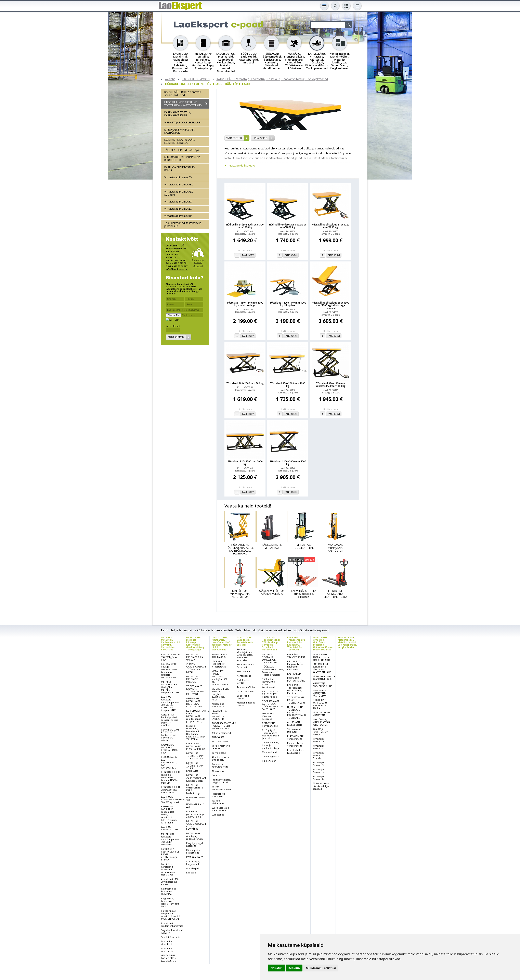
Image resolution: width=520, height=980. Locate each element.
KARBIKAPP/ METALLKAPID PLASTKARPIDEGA (195, 746)
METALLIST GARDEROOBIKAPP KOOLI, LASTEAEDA (196, 825)
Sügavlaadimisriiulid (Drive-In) (172, 931)
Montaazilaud (269, 752)
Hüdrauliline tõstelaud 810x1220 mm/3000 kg (330, 226)
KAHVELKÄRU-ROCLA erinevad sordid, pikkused (182, 93)
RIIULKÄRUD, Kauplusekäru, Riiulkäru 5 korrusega (295, 665)
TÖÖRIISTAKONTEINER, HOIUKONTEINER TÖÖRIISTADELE (224, 726)
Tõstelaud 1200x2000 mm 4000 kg (288, 463)
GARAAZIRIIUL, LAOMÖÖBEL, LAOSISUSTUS (169, 958)
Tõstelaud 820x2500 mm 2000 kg (245, 463)
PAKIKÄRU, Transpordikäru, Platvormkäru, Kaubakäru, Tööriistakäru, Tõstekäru (296, 643)
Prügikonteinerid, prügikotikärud (221, 781)
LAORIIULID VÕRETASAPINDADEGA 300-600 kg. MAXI (173, 799)
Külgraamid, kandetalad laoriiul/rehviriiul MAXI (170, 902)
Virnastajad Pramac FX (178, 201)
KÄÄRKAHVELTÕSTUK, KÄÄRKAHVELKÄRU (177, 113)
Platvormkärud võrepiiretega (295, 744)
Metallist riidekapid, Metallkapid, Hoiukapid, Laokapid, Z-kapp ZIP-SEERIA (195, 732)
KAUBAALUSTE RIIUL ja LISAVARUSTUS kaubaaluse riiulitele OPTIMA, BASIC (169, 670)
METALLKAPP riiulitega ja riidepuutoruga (194, 836)
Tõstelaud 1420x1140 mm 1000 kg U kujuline (288, 304)
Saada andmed (176, 336)
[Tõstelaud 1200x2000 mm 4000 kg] (288, 440)
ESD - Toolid (243, 671)
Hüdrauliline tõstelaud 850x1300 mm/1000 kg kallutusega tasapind (330, 305)
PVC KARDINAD (220, 741)
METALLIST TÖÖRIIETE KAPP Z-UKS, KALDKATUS (195, 767)
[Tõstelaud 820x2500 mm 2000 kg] (245, 440)
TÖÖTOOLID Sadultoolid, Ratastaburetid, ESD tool (245, 641)
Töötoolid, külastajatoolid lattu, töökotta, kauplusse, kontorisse (245, 655)
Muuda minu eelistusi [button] (321, 968)
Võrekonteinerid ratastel (221, 747)
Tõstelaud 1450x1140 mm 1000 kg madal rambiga (245, 304)
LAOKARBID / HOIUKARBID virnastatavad (219, 664)
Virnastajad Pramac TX (178, 177)
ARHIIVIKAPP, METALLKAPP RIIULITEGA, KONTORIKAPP (194, 702)
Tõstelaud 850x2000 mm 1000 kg (287, 385)
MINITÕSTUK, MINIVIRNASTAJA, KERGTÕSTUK (182, 158)
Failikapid (191, 872)
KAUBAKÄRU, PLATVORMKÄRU (296, 679)
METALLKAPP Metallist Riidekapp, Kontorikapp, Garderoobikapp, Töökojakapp (195, 643)
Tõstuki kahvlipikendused (221, 788)
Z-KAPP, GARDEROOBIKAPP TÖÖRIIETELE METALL (196, 668)
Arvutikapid (192, 868)
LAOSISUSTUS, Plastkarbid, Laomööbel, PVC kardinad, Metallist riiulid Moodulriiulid (222, 643)
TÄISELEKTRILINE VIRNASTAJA (181, 149)
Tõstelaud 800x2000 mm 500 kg (245, 383)
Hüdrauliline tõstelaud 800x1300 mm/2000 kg (288, 226)
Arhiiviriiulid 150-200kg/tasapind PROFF (170, 882)
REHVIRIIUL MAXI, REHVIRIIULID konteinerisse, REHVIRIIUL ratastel (170, 735)
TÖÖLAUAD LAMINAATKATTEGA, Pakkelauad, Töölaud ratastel (273, 670)
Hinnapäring (260, 138)
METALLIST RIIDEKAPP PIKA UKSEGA (194, 657)
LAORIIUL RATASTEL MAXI (169, 828)
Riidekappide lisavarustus (193, 851)
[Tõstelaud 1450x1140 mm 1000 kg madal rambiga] (245, 281)
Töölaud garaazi (270, 756)
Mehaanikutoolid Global (246, 704)
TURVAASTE (218, 737)
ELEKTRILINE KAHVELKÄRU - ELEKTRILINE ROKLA (180, 141)
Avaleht (170, 79)
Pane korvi (248, 255)
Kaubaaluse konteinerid (218, 705)
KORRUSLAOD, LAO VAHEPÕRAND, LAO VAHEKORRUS (169, 762)
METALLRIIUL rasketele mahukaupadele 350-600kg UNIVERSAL (170, 839)
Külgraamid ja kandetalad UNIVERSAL (168, 891)
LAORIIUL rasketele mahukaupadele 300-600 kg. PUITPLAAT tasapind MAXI (170, 703)
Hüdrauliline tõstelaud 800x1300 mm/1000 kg (245, 226)
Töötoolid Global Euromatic (246, 666)
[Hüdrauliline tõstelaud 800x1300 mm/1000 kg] (245, 203)
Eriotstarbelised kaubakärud (295, 751)
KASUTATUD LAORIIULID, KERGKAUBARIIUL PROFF (170, 748)
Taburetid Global (246, 687)
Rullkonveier (269, 760)
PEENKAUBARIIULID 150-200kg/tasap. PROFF (171, 657)
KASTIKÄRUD (294, 673)
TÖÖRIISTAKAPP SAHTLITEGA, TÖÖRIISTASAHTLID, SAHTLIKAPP (273, 705)
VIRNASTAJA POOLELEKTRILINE (182, 122)
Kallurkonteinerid (221, 732)
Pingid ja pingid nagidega (194, 844)
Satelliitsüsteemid (170, 937)
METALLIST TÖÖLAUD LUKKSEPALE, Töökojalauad (269, 658)
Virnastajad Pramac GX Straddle (178, 192)
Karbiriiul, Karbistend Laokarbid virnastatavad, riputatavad (168, 869)
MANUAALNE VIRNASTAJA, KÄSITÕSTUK (179, 130)
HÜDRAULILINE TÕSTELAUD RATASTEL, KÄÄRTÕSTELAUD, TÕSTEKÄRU (297, 712)
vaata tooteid (234, 138)
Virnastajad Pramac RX (178, 216)
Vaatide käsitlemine (218, 802)
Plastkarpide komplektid (218, 795)
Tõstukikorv (218, 771)
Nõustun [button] (277, 968)
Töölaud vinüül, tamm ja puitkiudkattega (270, 745)
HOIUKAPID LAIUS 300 (195, 798)
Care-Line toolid (245, 691)
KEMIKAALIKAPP (194, 857)
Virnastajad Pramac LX (178, 208)
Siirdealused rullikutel (294, 730)
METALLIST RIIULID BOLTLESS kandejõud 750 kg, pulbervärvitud (220, 678)
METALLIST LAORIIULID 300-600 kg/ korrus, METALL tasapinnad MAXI (170, 687)
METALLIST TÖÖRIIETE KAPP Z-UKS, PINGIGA (195, 756)
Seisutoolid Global (243, 697)
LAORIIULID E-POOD (196, 79)
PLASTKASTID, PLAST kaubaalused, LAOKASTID (219, 714)
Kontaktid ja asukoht (198, 261)
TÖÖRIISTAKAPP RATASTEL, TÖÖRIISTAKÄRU (296, 700)
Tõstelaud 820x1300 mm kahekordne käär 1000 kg (331, 385)
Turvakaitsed (219, 752)
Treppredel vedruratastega (220, 765)
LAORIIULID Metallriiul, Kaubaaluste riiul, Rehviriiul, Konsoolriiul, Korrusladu (171, 643)
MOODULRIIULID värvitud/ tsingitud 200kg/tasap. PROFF (221, 694)
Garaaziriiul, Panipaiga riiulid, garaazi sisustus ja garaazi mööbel (170, 720)
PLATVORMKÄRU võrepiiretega (296, 737)
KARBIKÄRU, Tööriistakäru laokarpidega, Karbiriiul (294, 689)
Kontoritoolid (244, 675)
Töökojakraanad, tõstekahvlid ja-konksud (182, 224)
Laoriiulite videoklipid (167, 942)
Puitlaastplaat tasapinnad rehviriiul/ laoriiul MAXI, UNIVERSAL (170, 914)
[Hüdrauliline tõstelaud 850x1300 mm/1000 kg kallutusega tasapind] (330, 281)
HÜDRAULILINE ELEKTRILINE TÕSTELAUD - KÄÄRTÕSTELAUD (207, 84)
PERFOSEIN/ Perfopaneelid (270, 724)
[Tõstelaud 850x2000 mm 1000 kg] (288, 362)
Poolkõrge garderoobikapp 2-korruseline (195, 814)
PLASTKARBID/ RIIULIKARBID (219, 656)
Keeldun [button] (294, 968)
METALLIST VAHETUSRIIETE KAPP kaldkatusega (194, 789)
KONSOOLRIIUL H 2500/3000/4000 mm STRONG (170, 789)
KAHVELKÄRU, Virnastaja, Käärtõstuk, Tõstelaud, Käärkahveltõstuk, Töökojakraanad (272, 79)
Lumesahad (218, 814)
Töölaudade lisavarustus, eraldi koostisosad (268, 683)
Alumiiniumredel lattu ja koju (221, 758)
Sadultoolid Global (243, 681)
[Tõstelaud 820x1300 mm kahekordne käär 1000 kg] (330, 362)
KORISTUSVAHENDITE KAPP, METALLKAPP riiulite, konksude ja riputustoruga (197, 716)
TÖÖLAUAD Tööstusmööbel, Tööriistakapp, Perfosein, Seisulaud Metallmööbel (271, 643)
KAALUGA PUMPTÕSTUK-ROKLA (179, 168)
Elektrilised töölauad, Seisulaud (268, 716)
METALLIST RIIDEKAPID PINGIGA (192, 679)
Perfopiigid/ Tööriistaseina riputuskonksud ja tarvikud (270, 734)
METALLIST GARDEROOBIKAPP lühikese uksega (196, 778)
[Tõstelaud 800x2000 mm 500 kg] (245, 362)
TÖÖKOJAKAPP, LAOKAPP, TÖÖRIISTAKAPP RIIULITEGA (195, 690)
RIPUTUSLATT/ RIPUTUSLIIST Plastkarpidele (270, 694)
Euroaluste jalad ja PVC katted (220, 809)
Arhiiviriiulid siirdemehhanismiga (172, 924)
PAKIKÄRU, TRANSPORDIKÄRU (297, 656)
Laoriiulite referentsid (167, 950)
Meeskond (198, 265)
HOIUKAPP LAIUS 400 (195, 805)
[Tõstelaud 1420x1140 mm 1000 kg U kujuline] (288, 281)
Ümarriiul (217, 775)
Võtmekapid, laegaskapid (193, 863)
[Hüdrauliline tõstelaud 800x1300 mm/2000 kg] (288, 203)
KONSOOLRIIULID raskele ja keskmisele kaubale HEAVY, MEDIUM (170, 777)
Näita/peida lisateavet (242, 165)
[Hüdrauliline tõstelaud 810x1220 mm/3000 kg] (330, 203)
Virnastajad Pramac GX (178, 184)
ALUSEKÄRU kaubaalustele (294, 723)
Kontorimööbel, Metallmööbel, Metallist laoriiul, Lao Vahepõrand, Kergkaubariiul (347, 642)
